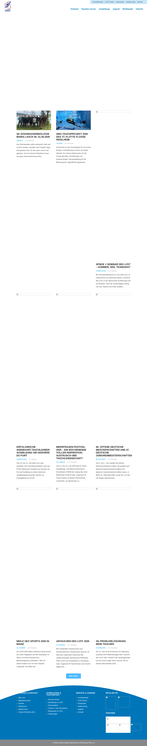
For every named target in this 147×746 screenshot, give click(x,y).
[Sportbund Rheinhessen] (112, 728)
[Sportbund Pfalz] (124, 727)
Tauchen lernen (53, 699)
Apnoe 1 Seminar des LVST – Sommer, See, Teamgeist (113, 265)
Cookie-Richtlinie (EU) (26, 712)
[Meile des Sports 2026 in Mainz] (33, 562)
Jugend (59, 143)
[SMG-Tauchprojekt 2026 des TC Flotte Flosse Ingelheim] (73, 120)
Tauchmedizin (53, 705)
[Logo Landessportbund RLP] (118, 721)
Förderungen (52, 714)
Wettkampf (101, 459)
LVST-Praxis (82, 700)
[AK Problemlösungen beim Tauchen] (113, 562)
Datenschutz (23, 709)
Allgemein (60, 462)
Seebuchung (82, 706)
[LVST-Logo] (8, 6)
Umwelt (19, 140)
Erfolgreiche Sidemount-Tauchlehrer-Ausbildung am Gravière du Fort (33, 451)
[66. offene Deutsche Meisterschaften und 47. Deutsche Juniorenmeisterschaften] (113, 368)
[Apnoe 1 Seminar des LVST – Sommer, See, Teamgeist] (113, 185)
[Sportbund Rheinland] (136, 727)
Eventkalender (83, 698)
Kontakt (21, 703)
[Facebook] (21, 742)
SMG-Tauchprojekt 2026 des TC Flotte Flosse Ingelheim (72, 137)
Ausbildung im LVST (55, 702)
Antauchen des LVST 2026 (72, 641)
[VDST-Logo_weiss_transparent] (111, 703)
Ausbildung (101, 271)
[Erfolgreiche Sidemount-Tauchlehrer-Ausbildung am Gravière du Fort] (33, 368)
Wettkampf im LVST (55, 711)
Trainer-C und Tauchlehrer (57, 708)
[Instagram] (25, 742)
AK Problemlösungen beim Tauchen (111, 642)
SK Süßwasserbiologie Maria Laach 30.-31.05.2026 (33, 135)
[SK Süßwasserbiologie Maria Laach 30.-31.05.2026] (33, 120)
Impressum (22, 706)
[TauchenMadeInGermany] (124, 701)
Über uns (21, 698)
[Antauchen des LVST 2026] (73, 562)
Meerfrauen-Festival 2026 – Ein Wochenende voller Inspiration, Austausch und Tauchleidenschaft (71, 453)
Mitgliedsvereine (24, 700)
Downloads (82, 703)
